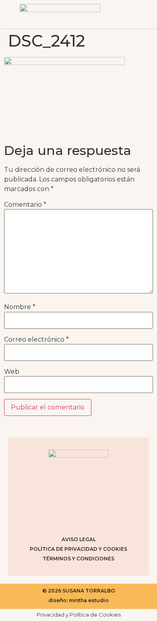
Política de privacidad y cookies (78, 549)
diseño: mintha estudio (78, 600)
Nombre (19, 307)
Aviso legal (79, 539)
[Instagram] (48, 517)
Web (11, 372)
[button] (134, 14)
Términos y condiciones (78, 559)
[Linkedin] (109, 517)
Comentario (25, 205)
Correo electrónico (36, 339)
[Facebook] (68, 517)
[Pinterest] (88, 517)
